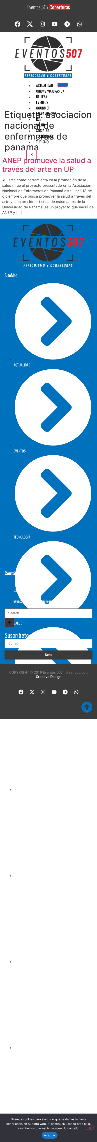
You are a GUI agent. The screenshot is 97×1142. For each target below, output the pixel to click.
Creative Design (48, 677)
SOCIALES (42, 130)
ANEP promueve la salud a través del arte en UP (46, 164)
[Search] (9, 622)
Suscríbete (17, 635)
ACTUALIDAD (44, 85)
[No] (90, 1128)
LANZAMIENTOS (46, 113)
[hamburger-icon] (63, 85)
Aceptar (49, 1135)
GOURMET (43, 108)
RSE (38, 119)
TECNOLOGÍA (44, 136)
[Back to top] (86, 707)
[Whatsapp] (79, 24)
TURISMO (42, 141)
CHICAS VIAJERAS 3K (50, 91)
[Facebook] (17, 24)
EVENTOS (42, 102)
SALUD (40, 125)
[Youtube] (54, 24)
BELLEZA (41, 96)
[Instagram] (42, 24)
